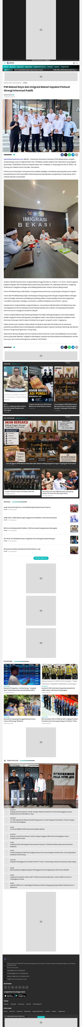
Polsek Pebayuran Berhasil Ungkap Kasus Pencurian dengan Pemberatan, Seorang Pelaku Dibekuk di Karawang (43, 854)
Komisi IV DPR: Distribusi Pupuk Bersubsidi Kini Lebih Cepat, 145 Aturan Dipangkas (58, 689)
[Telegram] (73, 154)
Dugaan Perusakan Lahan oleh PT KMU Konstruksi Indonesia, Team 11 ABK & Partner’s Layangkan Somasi (41, 878)
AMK (26, 1016)
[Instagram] (19, 987)
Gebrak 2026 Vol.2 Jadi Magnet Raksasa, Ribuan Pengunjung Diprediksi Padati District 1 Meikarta (42, 886)
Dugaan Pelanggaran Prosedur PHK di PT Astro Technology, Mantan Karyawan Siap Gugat (43, 862)
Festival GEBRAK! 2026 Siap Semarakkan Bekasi (27, 829)
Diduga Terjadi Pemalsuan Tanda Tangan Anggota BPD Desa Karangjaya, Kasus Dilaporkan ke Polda (39, 837)
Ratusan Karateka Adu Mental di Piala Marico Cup (22, 549)
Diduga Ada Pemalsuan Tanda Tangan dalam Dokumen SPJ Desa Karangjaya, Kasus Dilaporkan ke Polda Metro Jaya (41, 813)
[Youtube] (23, 987)
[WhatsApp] (69, 154)
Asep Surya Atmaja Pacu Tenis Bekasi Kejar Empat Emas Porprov (27, 507)
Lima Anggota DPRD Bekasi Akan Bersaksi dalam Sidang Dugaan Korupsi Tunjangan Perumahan (65, 406)
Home (25, 82)
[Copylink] (76, 154)
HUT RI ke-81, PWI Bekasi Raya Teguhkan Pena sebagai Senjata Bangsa (29, 539)
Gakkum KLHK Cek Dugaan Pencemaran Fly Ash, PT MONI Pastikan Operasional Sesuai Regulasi (41, 845)
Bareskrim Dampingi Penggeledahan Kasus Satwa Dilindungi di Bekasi (19, 720)
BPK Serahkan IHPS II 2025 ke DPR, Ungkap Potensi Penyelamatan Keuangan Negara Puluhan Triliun (60, 720)
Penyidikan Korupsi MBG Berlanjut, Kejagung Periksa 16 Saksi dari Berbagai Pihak (57, 492)
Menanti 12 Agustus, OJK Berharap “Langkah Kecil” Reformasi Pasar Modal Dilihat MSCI (20, 689)
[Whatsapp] (12, 987)
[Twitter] (65, 154)
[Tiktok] (27, 987)
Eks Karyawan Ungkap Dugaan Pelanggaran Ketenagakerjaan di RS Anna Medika (39, 870)
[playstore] (20, 997)
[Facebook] (62, 154)
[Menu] (4, 63)
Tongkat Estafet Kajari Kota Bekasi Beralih (19, 491)
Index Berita (41, 558)
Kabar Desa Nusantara (12, 82)
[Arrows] (5, 382)
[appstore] (9, 997)
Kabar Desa (8, 95)
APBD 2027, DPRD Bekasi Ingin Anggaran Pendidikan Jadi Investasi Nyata (43, 70)
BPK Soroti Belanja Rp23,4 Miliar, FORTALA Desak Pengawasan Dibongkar (15, 408)
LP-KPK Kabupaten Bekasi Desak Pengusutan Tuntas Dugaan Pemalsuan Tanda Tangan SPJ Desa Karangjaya (42, 821)
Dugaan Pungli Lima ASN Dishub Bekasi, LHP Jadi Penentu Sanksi (40, 405)
